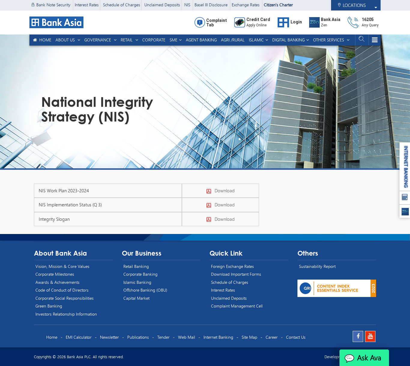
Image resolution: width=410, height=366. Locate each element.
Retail (127, 40)
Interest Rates (87, 5)
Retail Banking (136, 266)
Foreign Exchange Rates (232, 266)
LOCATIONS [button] (354, 5)
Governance (98, 40)
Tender (163, 337)
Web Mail (186, 337)
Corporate (153, 40)
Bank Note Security (53, 5)
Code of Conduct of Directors (62, 290)
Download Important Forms (236, 274)
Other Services (329, 40)
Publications (138, 337)
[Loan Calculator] (404, 198)
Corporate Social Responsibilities (64, 298)
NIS (187, 5)
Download (223, 190)
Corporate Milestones (54, 274)
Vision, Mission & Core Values (62, 266)
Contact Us (296, 337)
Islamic (256, 40)
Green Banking (48, 306)
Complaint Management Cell (237, 306)
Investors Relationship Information (66, 314)
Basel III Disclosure (211, 5)
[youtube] (370, 336)
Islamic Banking (137, 282)
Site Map (249, 337)
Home (44, 40)
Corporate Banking (140, 274)
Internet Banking (218, 337)
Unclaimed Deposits (162, 5)
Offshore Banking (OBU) (145, 290)
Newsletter (109, 337)
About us (66, 40)
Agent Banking (201, 40)
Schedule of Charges (121, 5)
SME (173, 40)
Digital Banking (288, 40)
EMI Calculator (79, 337)
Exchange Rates (246, 5)
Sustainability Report (317, 266)
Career (272, 337)
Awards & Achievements (57, 282)
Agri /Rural (233, 40)
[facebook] (358, 336)
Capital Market (136, 298)
